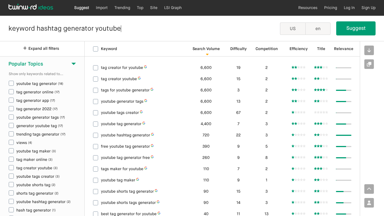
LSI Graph (173, 8)
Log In (349, 8)
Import (102, 8)
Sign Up (369, 8)
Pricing (330, 8)
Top (140, 8)
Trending (122, 8)
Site (153, 8)
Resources (307, 8)
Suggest (81, 8)
